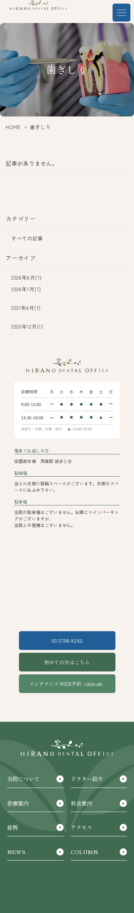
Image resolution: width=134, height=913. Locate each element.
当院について (23, 779)
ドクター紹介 (87, 779)
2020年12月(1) (27, 326)
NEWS (16, 851)
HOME (13, 126)
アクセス (82, 827)
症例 (12, 827)
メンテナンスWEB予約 (67, 683)
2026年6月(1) (26, 277)
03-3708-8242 (67, 640)
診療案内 (18, 803)
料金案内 (82, 803)
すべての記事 (27, 238)
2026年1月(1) (26, 289)
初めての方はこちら (67, 662)
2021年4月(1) (26, 307)
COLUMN (84, 851)
